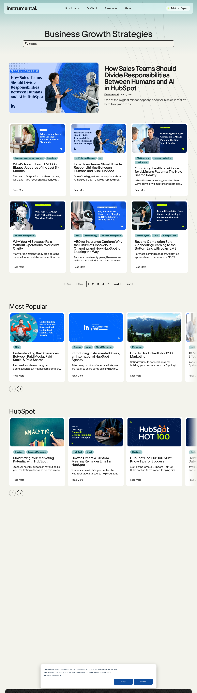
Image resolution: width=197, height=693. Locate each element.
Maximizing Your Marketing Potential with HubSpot (33, 459)
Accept (123, 682)
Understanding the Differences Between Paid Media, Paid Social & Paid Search (36, 356)
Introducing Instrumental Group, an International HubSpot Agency (96, 356)
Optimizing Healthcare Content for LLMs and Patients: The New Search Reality (158, 171)
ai (100, 158)
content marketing (162, 158)
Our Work (92, 8)
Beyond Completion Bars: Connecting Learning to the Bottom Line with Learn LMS (156, 244)
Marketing (137, 347)
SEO (78, 235)
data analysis (143, 235)
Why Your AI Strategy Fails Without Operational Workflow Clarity (36, 244)
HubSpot (19, 452)
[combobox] (98, 44)
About (128, 8)
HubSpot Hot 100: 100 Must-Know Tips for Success (151, 459)
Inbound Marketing (37, 452)
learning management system (29, 158)
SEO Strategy (143, 158)
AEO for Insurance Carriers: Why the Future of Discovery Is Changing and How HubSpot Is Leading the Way (98, 246)
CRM (156, 235)
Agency (77, 347)
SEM (17, 347)
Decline (143, 682)
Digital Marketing (103, 347)
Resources (111, 8)
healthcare (142, 162)
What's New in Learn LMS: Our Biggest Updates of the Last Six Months (36, 167)
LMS (193, 347)
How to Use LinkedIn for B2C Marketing (151, 354)
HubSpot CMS (169, 235)
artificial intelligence (85, 158)
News (88, 347)
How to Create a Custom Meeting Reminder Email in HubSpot (91, 461)
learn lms (51, 158)
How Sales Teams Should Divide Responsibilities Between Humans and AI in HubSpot (140, 78)
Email (89, 452)
